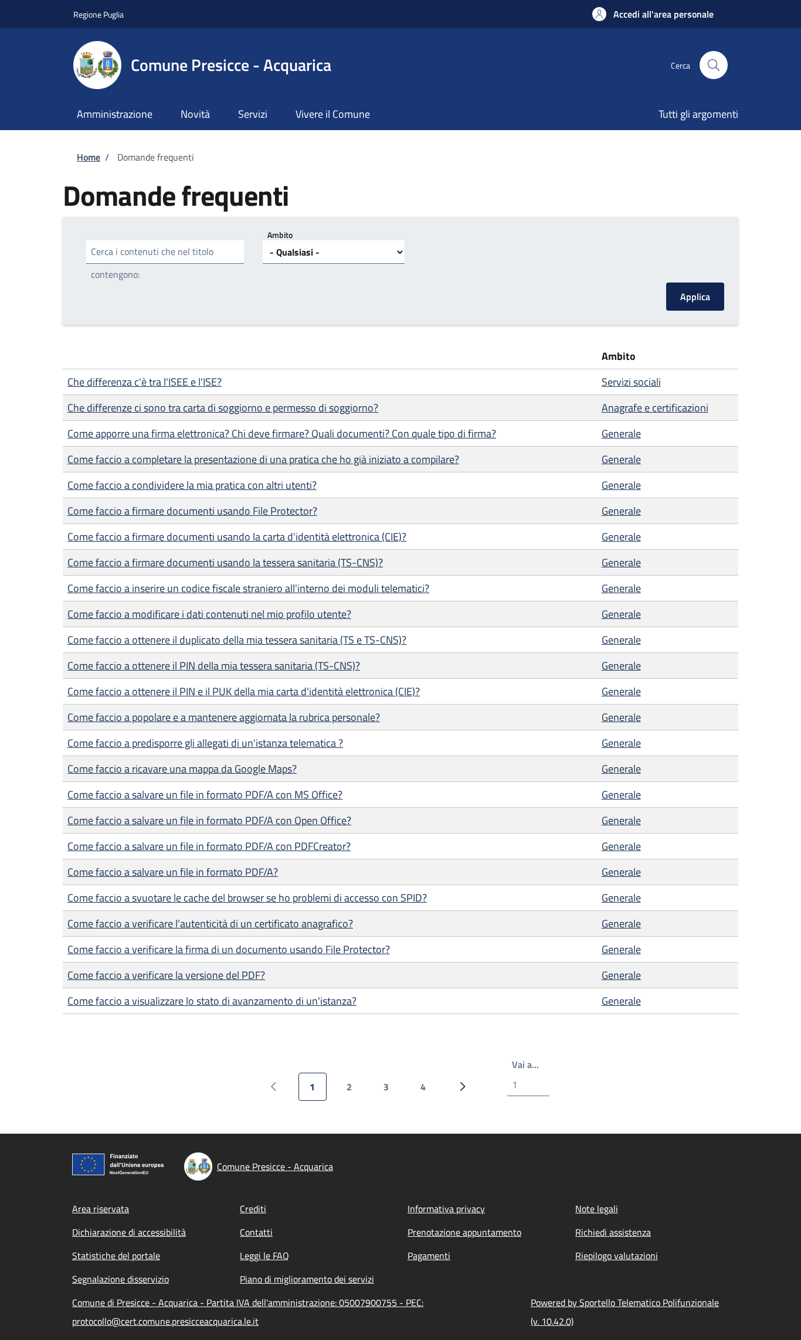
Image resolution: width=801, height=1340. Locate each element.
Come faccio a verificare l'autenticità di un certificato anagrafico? (210, 923)
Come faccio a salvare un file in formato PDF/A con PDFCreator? (209, 846)
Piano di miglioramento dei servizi (307, 1279)
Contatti (256, 1232)
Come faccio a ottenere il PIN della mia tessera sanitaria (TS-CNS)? (213, 666)
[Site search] (714, 65)
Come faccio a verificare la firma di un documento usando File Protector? (228, 949)
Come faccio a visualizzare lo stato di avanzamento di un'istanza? (212, 1001)
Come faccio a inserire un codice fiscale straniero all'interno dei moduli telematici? (248, 588)
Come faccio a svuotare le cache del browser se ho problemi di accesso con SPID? (247, 898)
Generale (621, 433)
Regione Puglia (98, 14)
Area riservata (100, 1209)
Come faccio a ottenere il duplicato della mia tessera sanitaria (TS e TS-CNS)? (236, 640)
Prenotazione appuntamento (464, 1232)
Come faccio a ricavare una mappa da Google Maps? (182, 769)
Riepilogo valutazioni (616, 1256)
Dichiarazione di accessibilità (129, 1232)
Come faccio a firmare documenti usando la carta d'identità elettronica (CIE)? (236, 537)
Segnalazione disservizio (120, 1279)
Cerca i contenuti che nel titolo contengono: (152, 262)
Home (88, 157)
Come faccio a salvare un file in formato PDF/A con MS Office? (204, 794)
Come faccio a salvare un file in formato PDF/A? (172, 872)
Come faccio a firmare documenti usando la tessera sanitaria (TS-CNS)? (225, 562)
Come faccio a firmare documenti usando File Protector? (192, 511)
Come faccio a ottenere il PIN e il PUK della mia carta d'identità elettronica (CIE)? (243, 691)
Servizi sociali (631, 382)
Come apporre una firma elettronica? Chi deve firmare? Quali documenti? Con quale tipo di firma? (281, 433)
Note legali (596, 1209)
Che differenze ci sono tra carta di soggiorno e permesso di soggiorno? (222, 408)
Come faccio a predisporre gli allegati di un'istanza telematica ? (205, 743)
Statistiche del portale (116, 1256)
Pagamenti (429, 1256)
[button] (653, 14)
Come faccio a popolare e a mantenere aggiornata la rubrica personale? (223, 717)
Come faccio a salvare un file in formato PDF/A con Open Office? (209, 820)
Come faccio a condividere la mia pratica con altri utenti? (192, 485)
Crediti (253, 1209)
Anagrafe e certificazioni (655, 408)
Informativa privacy (446, 1209)
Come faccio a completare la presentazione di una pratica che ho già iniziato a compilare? (263, 459)
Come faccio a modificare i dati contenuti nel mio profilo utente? (209, 614)
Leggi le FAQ (264, 1256)
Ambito (280, 235)
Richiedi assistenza (613, 1232)
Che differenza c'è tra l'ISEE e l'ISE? (144, 382)
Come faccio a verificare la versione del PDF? (166, 975)
